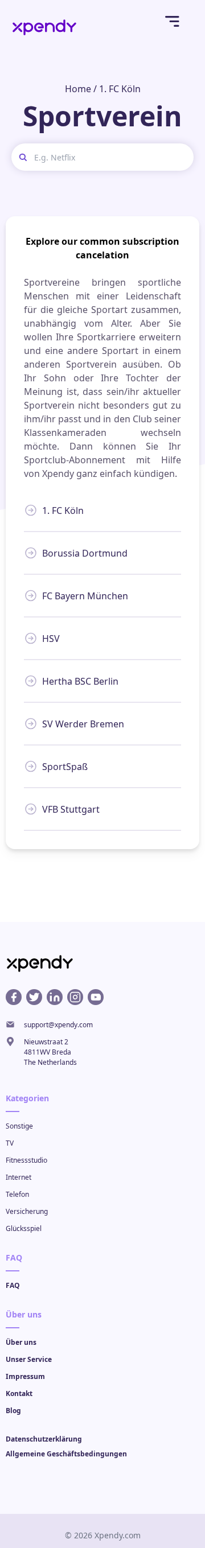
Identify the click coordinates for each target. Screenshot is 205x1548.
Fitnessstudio (26, 1160)
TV (10, 1143)
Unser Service (29, 1359)
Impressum (25, 1376)
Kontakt (19, 1393)
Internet (18, 1177)
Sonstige (19, 1126)
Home (78, 89)
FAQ (13, 1285)
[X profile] (34, 997)
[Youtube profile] (96, 997)
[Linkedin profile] (55, 997)
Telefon (17, 1194)
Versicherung (27, 1211)
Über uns (21, 1342)
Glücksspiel (24, 1228)
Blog (13, 1410)
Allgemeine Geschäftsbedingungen (66, 1454)
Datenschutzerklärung (44, 1439)
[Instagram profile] (75, 997)
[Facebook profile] (14, 997)
